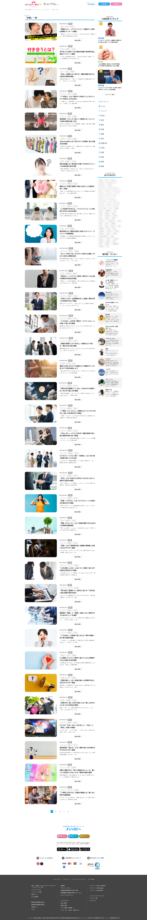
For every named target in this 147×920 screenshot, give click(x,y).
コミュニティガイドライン (66, 895)
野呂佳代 (102, 246)
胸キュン (102, 238)
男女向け (72, 26)
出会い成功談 (63, 903)
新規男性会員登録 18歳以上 (38, 904)
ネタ (115, 195)
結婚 (112, 236)
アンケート (104, 102)
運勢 (101, 243)
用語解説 (67, 49)
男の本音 (74, 161)
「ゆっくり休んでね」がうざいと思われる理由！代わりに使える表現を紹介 (77, 255)
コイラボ (107, 190)
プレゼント (102, 203)
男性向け (102, 233)
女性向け (63, 363)
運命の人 (107, 243)
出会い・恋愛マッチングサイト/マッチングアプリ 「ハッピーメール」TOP (43, 886)
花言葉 (101, 241)
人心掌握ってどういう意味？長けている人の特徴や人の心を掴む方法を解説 (77, 659)
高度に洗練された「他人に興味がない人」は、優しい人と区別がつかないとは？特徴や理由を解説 (77, 771)
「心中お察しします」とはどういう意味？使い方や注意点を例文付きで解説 (77, 569)
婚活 (102, 125)
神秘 (102, 161)
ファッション (113, 200)
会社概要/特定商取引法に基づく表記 (69, 890)
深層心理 (69, 206)
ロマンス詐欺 (103, 208)
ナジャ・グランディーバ (105, 195)
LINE (101, 180)
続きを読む (78, 40)
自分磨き (116, 238)
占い (115, 210)
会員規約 (62, 885)
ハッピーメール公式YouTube (96, 890)
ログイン (85, 836)
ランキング (115, 205)
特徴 (69, 138)
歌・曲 (113, 226)
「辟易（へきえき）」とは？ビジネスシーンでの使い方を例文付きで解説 (77, 502)
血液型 (108, 241)
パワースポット (103, 200)
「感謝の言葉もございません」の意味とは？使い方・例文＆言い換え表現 (76, 345)
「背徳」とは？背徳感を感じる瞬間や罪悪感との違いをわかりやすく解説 (77, 547)
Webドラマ (114, 180)
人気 (110, 208)
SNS (107, 180)
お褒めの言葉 (63, 905)
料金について (34, 894)
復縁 (113, 218)
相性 (108, 233)
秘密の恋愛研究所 (103, 236)
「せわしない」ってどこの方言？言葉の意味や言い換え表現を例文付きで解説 (77, 435)
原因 (101, 213)
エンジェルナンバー (113, 187)
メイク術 (117, 203)
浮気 (119, 226)
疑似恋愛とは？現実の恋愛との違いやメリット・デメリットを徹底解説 (77, 232)
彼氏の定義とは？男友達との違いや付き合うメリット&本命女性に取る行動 (77, 165)
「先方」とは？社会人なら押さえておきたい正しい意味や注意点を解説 (77, 479)
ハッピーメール (111, 198)
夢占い (114, 213)
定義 (70, 23)
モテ (62, 71)
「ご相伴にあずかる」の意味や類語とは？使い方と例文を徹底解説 (77, 794)
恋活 (102, 138)
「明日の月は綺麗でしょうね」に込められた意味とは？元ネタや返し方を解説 (77, 390)
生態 (67, 26)
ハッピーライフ (45, 9)
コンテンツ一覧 (93, 898)
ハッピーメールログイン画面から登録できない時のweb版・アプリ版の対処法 (109, 41)
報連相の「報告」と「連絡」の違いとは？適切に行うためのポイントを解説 (77, 614)
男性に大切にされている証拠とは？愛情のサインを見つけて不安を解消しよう (77, 367)
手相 (107, 223)
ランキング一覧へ (110, 94)
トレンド (104, 111)
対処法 (62, 273)
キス (101, 190)
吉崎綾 (107, 213)
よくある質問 (34, 896)
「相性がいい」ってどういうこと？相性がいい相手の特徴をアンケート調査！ (77, 30)
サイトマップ (93, 900)
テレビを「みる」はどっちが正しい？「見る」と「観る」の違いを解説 (76, 726)
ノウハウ (63, 183)
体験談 (116, 208)
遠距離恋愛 (115, 243)
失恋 (102, 120)
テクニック (63, 94)
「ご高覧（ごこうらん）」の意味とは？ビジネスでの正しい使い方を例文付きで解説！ (78, 412)
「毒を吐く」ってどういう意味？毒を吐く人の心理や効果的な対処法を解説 (77, 277)
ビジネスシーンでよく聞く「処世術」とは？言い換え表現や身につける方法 (77, 457)
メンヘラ (102, 205)
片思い (103, 148)
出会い (101, 38)
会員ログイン (34, 907)
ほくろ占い (102, 185)
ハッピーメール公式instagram (97, 888)
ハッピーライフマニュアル (78, 879)
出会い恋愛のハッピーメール (32, 9)
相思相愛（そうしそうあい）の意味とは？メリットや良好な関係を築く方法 (77, 120)
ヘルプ (33, 909)
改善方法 (63, 655)
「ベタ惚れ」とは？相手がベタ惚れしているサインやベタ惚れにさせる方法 (77, 98)
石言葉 (114, 233)
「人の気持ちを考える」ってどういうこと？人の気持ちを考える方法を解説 (77, 210)
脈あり (109, 238)
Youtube (101, 182)
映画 (107, 226)
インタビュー (103, 187)
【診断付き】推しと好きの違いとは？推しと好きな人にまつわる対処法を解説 (77, 704)
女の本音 (107, 215)
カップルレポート (64, 900)
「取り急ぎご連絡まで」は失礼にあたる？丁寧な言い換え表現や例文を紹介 (77, 592)
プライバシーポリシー (65, 888)
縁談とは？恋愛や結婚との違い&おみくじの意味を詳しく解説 (77, 188)
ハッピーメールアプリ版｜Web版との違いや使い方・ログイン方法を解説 (110, 88)
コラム (103, 106)
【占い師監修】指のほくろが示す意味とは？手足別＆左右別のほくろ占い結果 (109, 65)
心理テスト (63, 138)
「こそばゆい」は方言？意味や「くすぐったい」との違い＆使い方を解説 (77, 322)
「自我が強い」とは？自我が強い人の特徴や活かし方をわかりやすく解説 (77, 682)
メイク (110, 203)
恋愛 (62, 26)
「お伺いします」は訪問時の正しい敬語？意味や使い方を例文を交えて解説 (77, 300)
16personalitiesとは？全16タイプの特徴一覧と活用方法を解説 (77, 143)
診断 (100, 61)
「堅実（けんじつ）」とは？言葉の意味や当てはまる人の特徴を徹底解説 (78, 524)
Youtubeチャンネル (111, 182)
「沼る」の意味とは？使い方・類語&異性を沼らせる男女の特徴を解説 (77, 75)
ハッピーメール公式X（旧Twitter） (98, 885)
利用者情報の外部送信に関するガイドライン (71, 892)
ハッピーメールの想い (36, 892)
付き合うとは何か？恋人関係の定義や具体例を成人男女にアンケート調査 (77, 53)
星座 (101, 226)
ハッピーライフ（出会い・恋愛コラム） (70, 910)
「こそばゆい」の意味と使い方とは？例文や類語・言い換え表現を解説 (77, 637)
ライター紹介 (91, 879)
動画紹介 (108, 210)
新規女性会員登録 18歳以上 (38, 902)
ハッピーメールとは (36, 889)
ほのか (110, 185)
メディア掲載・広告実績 (66, 907)
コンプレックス (116, 190)
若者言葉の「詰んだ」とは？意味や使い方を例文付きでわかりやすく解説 (77, 749)
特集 (102, 157)
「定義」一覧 (54, 9)
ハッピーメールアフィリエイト (97, 895)
